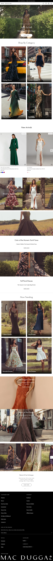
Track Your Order (4, 503)
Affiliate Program (29, 513)
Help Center (3, 519)
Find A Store (28, 507)
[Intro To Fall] (26, 22)
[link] (1, 172)
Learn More (26, 484)
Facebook (3, 541)
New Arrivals (26, 127)
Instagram (3, 544)
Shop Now (26, 247)
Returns (2, 500)
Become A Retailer (30, 503)
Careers (28, 500)
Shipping (3, 497)
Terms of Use (3, 510)
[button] (48, 3)
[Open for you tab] (50, 556)
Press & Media (29, 510)
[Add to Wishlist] (1, 134)
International (3, 507)
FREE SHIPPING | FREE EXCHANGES (26, 1)
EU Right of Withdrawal (6, 516)
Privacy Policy (4, 513)
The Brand (28, 497)
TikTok (2, 547)
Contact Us (3, 522)
